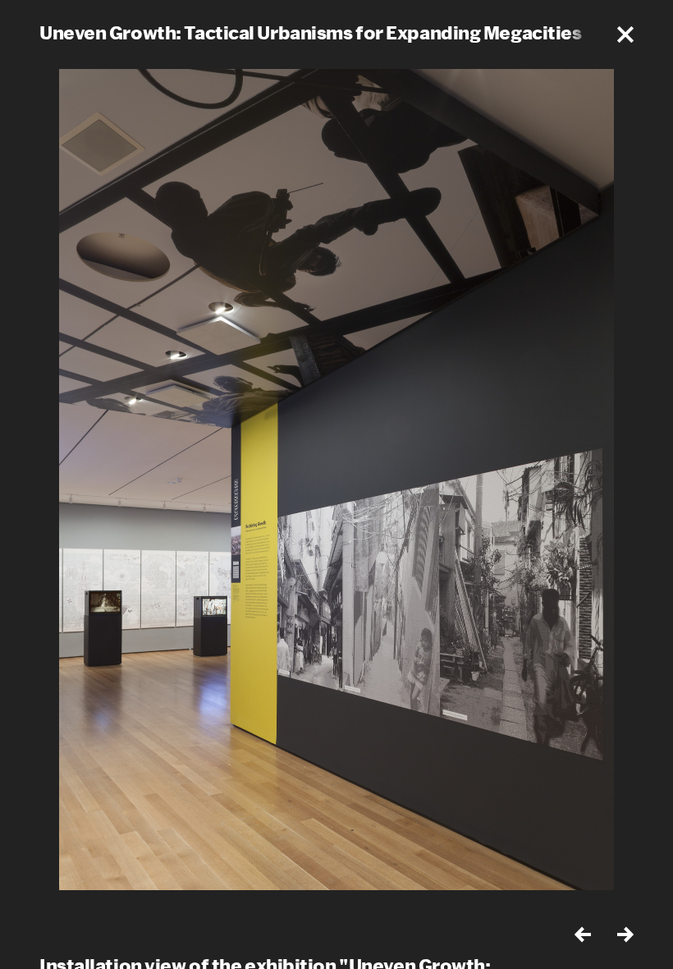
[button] (625, 34)
